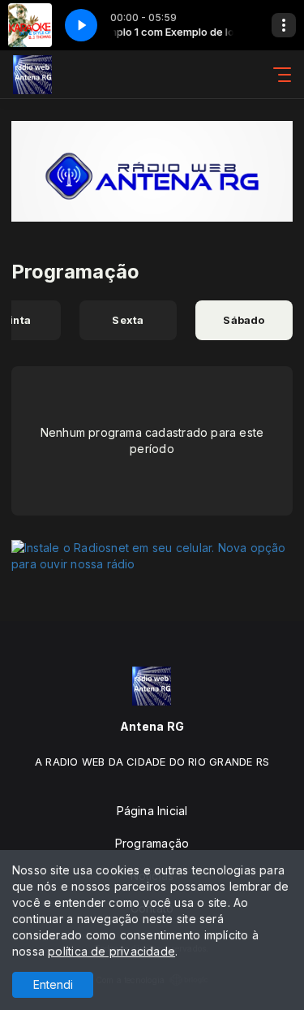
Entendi (53, 984)
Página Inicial (152, 811)
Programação (152, 843)
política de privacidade (111, 951)
